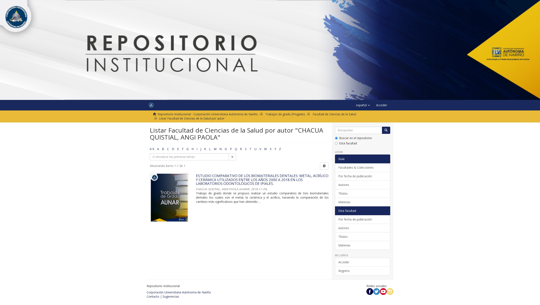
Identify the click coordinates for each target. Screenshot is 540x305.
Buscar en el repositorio (355, 138)
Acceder (343, 262)
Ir (232, 157)
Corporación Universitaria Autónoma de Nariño (179, 292)
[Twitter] (376, 291)
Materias (344, 202)
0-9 (152, 149)
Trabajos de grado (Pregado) (285, 114)
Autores (343, 185)
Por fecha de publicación (355, 176)
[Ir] (386, 130)
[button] (363, 105)
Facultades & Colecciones (356, 167)
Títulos (343, 193)
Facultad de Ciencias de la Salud (334, 114)
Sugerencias (171, 296)
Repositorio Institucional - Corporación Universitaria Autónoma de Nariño (208, 114)
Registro (344, 271)
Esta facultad (348, 143)
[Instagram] (390, 291)
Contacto (153, 296)
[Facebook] (369, 291)
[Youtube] (383, 291)
